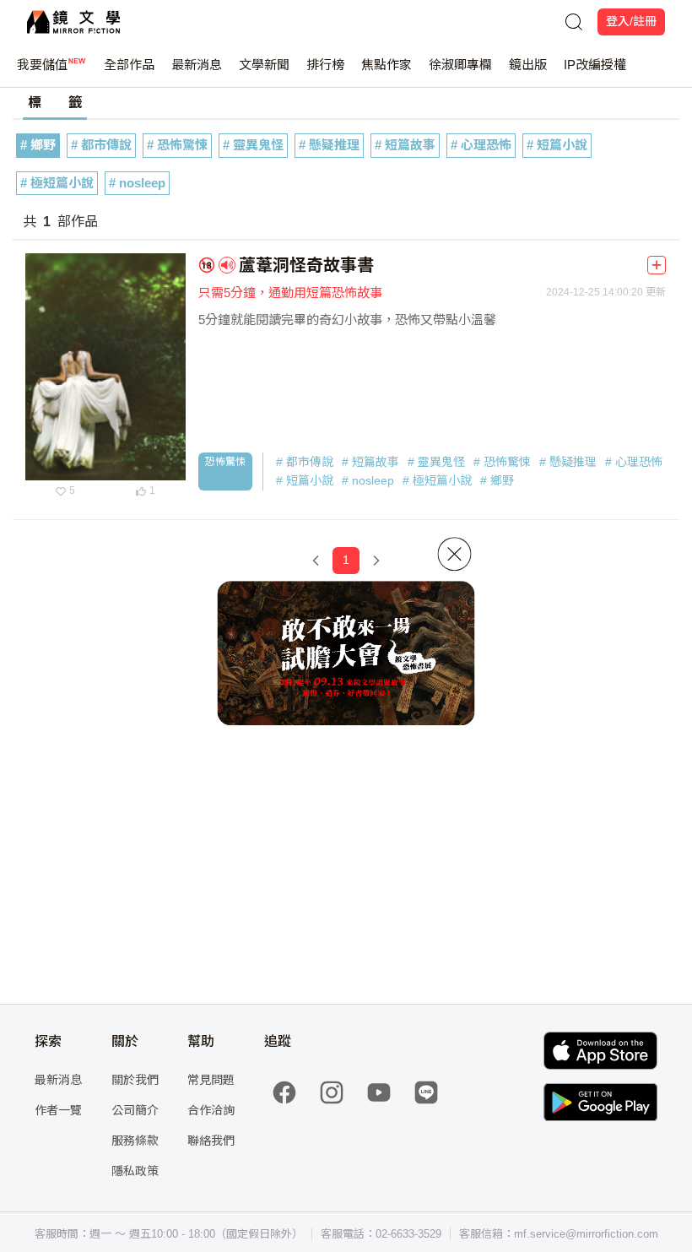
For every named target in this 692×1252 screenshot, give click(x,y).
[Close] (455, 554)
